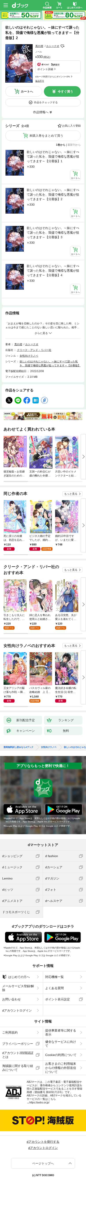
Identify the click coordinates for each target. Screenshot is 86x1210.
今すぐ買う (65, 91)
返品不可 (39, 81)
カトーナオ (52, 46)
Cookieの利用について (61, 1055)
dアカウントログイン (17, 1010)
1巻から (60, 145)
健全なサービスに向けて (60, 1043)
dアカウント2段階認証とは (18, 1055)
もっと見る (70, 493)
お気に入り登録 (71, 125)
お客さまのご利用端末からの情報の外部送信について (60, 1067)
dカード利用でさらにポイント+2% (52, 76)
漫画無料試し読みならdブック (19, 747)
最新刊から (74, 145)
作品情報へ (41, 112)
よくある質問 (54, 988)
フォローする (62, 46)
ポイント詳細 (45, 69)
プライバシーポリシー (17, 1043)
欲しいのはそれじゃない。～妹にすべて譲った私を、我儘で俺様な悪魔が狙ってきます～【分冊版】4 (53, 270)
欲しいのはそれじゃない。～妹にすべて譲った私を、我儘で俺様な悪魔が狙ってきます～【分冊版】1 (53, 156)
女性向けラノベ (29, 355)
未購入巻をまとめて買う (46, 135)
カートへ (27, 91)
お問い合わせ (11, 999)
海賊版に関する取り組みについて (17, 1068)
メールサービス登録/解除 (18, 988)
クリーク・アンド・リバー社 (34, 350)
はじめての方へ (19, 977)
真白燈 (39, 46)
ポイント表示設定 (57, 999)
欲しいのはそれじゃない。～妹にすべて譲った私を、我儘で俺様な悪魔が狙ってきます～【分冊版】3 (53, 232)
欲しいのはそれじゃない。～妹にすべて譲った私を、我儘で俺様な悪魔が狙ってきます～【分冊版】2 (53, 194)
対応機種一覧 (54, 977)
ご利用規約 (10, 1032)
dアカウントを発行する (43, 1141)
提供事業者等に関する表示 (60, 1032)
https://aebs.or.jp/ (39, 1102)
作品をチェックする (46, 102)
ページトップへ (43, 1163)
